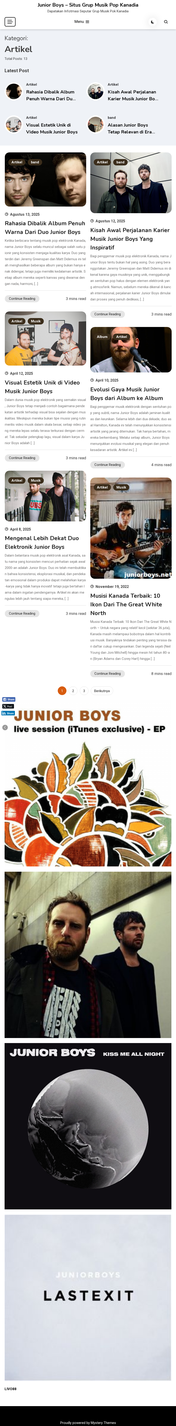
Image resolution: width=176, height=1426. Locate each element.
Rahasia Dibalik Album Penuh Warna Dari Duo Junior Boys (50, 99)
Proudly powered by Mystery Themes (88, 1423)
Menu (79, 21)
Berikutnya (102, 691)
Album (102, 337)
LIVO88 (10, 1389)
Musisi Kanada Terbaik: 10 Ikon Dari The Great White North (126, 604)
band (112, 118)
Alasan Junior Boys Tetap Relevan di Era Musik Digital (130, 132)
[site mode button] (152, 22)
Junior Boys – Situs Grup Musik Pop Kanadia (88, 5)
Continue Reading (22, 299)
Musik (36, 321)
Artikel (31, 84)
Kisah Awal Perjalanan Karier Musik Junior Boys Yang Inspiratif (134, 99)
